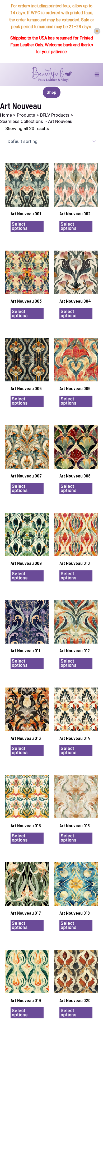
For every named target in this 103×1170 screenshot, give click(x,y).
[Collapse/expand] (97, 31)
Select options (20, 226)
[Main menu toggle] (97, 74)
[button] (51, 92)
